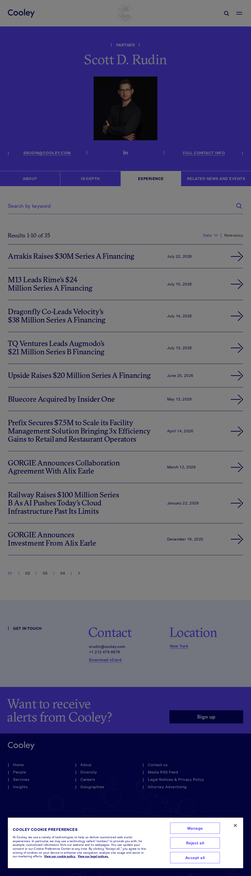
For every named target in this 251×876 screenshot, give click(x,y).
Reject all (195, 842)
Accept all (195, 857)
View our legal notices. (93, 856)
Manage (195, 828)
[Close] (235, 825)
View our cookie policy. (60, 856)
